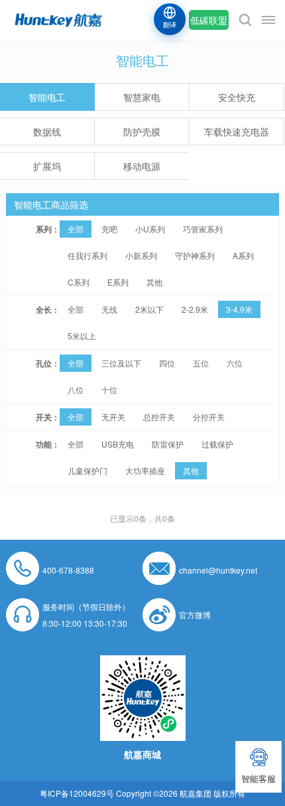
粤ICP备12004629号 (77, 793)
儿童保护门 (87, 470)
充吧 (109, 228)
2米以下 (149, 309)
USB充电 (117, 443)
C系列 (78, 281)
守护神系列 (195, 255)
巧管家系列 (203, 228)
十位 (109, 389)
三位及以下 (121, 362)
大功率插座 (145, 470)
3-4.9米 (239, 309)
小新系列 (141, 255)
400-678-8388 (68, 570)
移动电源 (141, 166)
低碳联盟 (208, 20)
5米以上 (82, 335)
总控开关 (159, 416)
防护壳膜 (141, 131)
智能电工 (47, 97)
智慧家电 (141, 97)
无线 (109, 309)
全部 (76, 228)
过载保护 (217, 443)
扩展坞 (47, 166)
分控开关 (209, 416)
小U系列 (150, 228)
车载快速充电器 (236, 131)
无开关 (113, 416)
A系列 (243, 255)
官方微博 (195, 614)
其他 (154, 281)
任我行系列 (87, 255)
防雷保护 (168, 443)
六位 (235, 362)
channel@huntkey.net (218, 570)
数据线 (47, 131)
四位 (167, 362)
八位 (76, 389)
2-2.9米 (195, 309)
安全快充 (236, 97)
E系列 (118, 281)
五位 (201, 362)
